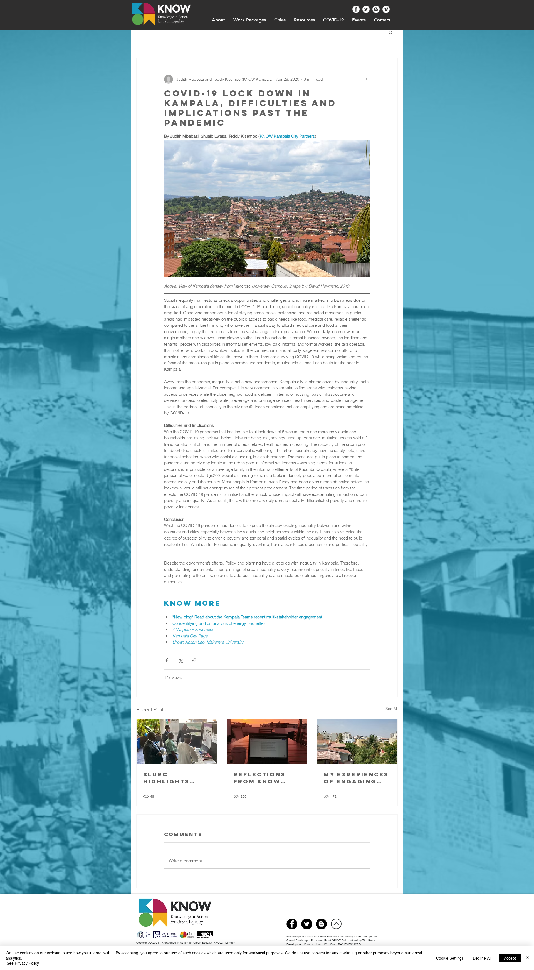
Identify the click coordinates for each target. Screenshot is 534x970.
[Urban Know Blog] (376, 9)
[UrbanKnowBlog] (321, 924)
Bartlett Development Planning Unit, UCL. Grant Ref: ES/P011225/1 (331, 942)
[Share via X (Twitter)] (180, 660)
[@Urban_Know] (366, 9)
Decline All (482, 958)
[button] (390, 32)
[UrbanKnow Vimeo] (386, 9)
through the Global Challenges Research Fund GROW (331, 938)
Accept (510, 958)
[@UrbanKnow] (356, 9)
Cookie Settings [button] (450, 958)
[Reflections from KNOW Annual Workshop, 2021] (267, 741)
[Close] (527, 958)
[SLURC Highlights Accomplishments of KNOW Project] (177, 741)
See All (391, 708)
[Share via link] (194, 660)
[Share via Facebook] (166, 660)
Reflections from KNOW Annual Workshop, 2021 (267, 778)
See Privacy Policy (23, 963)
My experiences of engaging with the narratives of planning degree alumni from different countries (356, 778)
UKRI (358, 936)
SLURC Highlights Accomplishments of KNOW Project (176, 778)
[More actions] (366, 79)
